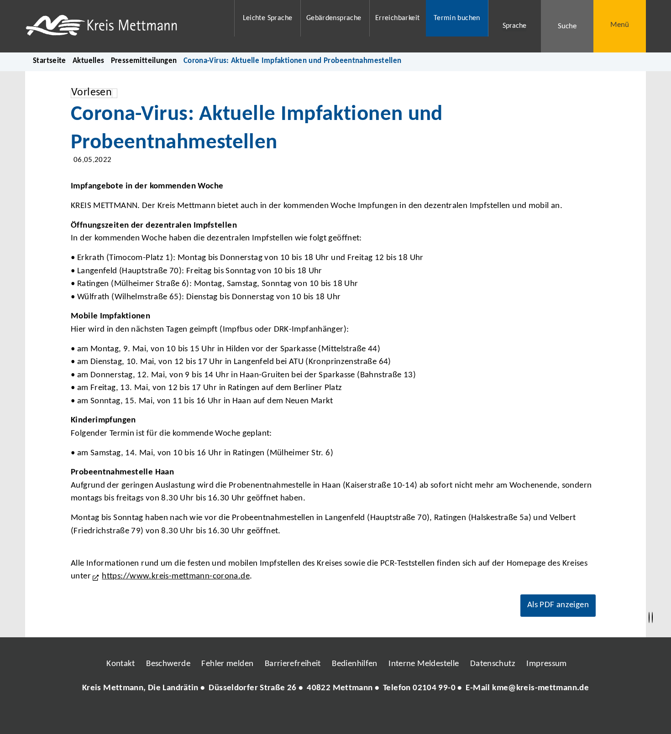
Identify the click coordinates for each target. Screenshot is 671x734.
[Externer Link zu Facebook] (273, 716)
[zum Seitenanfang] (652, 617)
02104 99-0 (434, 688)
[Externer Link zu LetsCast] (396, 716)
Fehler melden (227, 664)
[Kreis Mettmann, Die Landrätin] (335, 688)
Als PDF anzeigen (558, 605)
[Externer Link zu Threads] (314, 716)
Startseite (49, 61)
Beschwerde (168, 664)
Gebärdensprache (334, 18)
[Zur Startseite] (124, 26)
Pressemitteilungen (144, 61)
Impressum (546, 664)
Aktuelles (88, 61)
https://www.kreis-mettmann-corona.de (176, 576)
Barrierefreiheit (293, 664)
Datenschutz (492, 664)
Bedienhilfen (354, 664)
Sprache (514, 26)
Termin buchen (457, 18)
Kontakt (120, 664)
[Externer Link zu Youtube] (355, 716)
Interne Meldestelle (423, 664)
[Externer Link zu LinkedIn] (334, 716)
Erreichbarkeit (397, 18)
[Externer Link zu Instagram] (293, 716)
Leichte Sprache (268, 18)
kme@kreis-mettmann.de (540, 688)
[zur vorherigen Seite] (649, 617)
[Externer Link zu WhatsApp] (376, 716)
